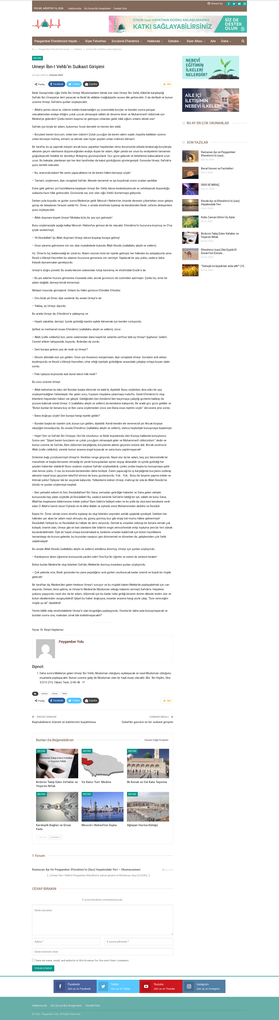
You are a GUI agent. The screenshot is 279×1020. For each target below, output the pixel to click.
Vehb (64, 694)
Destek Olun (120, 8)
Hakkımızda (74, 8)
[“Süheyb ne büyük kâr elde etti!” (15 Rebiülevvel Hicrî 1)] (190, 270)
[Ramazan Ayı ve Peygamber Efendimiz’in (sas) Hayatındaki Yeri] (190, 156)
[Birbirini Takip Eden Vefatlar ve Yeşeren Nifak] (57, 763)
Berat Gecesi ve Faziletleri (217, 168)
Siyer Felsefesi (95, 41)
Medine (37, 58)
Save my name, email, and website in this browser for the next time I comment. (82, 960)
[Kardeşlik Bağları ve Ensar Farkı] (57, 806)
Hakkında (153, 41)
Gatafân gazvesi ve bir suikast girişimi (147, 722)
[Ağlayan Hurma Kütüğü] (148, 806)
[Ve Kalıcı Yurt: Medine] (103, 763)
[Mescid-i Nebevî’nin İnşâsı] (103, 806)
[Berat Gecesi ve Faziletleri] (190, 173)
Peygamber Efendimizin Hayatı (55, 41)
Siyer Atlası (194, 41)
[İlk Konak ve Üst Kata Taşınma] (148, 763)
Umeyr (55, 694)
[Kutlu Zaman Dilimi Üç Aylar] (190, 222)
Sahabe (173, 41)
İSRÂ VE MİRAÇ (210, 184)
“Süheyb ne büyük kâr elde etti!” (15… (223, 266)
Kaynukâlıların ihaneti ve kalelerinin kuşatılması (64, 722)
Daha (224, 41)
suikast (44, 694)
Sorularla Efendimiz (125, 41)
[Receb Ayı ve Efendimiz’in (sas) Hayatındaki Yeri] (190, 205)
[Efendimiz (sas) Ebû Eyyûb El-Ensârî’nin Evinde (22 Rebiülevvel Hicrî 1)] (190, 254)
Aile (213, 41)
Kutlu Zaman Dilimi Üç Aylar (218, 217)
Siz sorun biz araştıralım (97, 8)
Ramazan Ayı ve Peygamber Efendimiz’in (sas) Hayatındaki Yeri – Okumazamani (86, 869)
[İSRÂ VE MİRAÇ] (190, 189)
